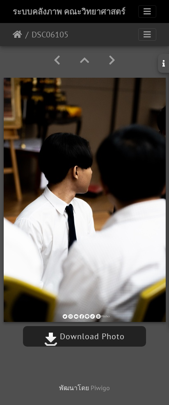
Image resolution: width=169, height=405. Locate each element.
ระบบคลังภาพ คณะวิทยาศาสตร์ (69, 11)
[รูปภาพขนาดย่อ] (84, 60)
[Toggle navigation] (147, 11)
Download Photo (91, 336)
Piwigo (100, 388)
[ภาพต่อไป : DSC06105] (112, 60)
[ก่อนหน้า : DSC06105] (57, 60)
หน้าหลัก (17, 34)
